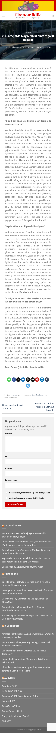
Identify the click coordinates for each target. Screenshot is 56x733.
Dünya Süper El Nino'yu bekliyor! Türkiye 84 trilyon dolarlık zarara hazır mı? (26, 552)
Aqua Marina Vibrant (11, 706)
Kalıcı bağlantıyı (38, 395)
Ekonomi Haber (12, 525)
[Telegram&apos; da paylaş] (28, 385)
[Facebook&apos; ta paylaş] (14, 379)
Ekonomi (28, 32)
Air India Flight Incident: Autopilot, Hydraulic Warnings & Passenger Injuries (28, 636)
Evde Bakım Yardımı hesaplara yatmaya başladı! (44, 406)
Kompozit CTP (8, 701)
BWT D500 (6, 721)
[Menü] (3, 16)
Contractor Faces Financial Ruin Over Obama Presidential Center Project (23, 609)
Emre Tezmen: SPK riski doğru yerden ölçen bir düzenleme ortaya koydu (24, 535)
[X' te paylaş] (18, 379)
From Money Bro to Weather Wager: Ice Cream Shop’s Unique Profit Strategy (27, 617)
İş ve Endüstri (12, 626)
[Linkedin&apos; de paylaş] (42, 379)
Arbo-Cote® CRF (9, 686)
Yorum (8, 434)
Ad (7, 456)
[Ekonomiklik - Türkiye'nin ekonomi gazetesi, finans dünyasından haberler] (28, 16)
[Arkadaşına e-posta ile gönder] (32, 379)
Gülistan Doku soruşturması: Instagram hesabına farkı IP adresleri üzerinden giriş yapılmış (27, 543)
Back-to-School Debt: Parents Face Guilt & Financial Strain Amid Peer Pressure (26, 584)
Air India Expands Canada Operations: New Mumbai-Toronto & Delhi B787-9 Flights (26, 669)
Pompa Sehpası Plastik (13, 711)
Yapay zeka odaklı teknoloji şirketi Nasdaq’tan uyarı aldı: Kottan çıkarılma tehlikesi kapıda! (26, 560)
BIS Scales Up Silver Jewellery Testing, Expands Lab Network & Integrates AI (26, 644)
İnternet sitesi (11, 480)
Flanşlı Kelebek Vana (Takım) (15, 716)
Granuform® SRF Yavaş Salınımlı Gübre (20, 696)
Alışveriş (9, 678)
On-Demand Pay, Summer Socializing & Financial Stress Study (25, 600)
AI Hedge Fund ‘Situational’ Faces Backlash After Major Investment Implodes (27, 592)
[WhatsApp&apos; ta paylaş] (9, 379)
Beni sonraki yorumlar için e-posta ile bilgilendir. (29, 493)
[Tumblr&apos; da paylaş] (47, 379)
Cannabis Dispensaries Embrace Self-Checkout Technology (24, 652)
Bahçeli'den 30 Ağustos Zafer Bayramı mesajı (23, 567)
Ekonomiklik (10, 47)
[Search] (53, 15)
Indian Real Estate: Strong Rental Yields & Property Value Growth (26, 661)
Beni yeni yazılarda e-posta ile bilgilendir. (26, 498)
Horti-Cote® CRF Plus (12, 691)
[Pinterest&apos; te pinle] (37, 379)
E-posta (9, 468)
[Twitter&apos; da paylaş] (23, 379)
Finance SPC (11, 574)
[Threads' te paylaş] (28, 379)
